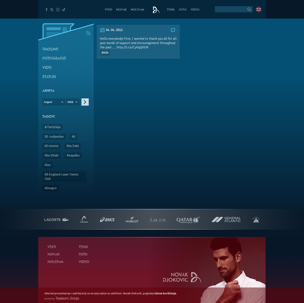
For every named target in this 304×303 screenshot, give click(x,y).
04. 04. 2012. (114, 30)
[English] (258, 9)
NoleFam (137, 9)
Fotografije (54, 59)
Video (195, 9)
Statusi (49, 77)
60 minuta (51, 146)
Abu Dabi (72, 146)
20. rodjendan (54, 137)
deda (104, 52)
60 (73, 137)
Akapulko (73, 155)
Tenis (171, 9)
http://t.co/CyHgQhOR (132, 47)
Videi (46, 68)
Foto (183, 9)
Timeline (50, 49)
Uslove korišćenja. (165, 293)
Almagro (50, 188)
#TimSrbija (52, 127)
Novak (121, 9)
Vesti (108, 9)
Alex (47, 165)
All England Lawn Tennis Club (61, 176)
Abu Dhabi (51, 155)
